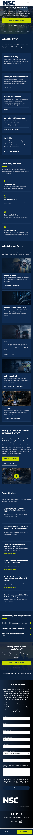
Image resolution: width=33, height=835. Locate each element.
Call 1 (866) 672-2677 (16, 26)
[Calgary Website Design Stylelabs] (16, 821)
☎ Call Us (8, 832)
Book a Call (24, 831)
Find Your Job (9, 463)
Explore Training (10, 458)
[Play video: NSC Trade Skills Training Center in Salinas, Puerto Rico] (16, 476)
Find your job (19, 33)
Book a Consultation (16, 20)
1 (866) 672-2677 (14, 673)
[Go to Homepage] (9, 3)
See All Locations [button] (24, 806)
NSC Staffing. (13, 817)
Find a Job (16, 668)
